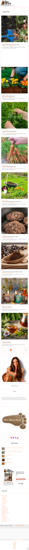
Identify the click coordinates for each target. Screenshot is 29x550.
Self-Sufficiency (4, 270)
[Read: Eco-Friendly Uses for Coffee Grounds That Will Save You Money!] (14, 255)
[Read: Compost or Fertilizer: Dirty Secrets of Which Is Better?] (14, 28)
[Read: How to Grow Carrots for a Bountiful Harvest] (14, 150)
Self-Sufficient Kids (4, 517)
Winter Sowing (4, 521)
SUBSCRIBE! (14, 545)
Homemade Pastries (4, 508)
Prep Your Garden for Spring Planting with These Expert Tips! (11, 201)
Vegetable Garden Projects (5, 43)
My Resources (14, 548)
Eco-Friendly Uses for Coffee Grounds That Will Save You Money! (12, 271)
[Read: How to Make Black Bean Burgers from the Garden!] (14, 220)
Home (14, 541)
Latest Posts (14, 542)
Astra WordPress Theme (19, 539)
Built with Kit (20, 483)
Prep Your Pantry (4, 514)
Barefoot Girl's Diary (4, 496)
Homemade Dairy (4, 507)
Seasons (14, 544)
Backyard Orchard (4, 495)
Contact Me (14, 547)
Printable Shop (14, 543)
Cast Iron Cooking (4, 235)
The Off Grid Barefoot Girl (6, 5)
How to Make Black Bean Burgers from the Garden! (10, 236)
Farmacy (3, 305)
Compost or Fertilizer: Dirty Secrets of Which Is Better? (10, 44)
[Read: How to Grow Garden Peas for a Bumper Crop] (14, 115)
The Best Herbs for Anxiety (6, 342)
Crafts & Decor (4, 503)
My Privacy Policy (22, 525)
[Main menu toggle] (27, 3)
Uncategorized (4, 518)
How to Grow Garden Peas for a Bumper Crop (9, 131)
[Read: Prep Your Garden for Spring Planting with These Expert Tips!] (14, 185)
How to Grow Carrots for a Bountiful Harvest (9, 166)
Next (26, 349)
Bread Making (4, 499)
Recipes (14, 546)
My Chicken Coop (4, 511)
